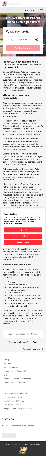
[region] (23, 228)
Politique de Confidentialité (15, 371)
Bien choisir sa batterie (13, 405)
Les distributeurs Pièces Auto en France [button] (21, 334)
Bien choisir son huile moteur (15, 393)
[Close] (41, 211)
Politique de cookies (16, 223)
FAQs (6, 375)
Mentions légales (11, 367)
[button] (36, 39)
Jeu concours (9, 363)
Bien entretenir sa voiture (14, 401)
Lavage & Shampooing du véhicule (18, 408)
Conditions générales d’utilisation (17, 379)
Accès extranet (9, 435)
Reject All (23, 230)
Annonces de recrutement (15, 382)
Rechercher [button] (25, 48)
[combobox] (19, 39)
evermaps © (38, 349)
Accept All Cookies (23, 236)
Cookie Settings (23, 242)
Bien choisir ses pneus (13, 397)
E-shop (6, 360)
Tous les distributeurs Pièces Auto (23, 342)
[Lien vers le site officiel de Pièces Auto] (12, 3)
